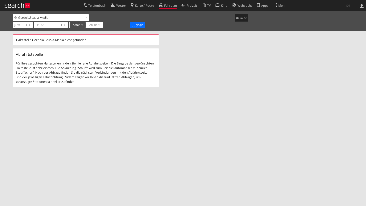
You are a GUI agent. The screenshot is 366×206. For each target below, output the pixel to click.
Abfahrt (78, 25)
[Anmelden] (361, 6)
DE (348, 6)
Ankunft (94, 25)
